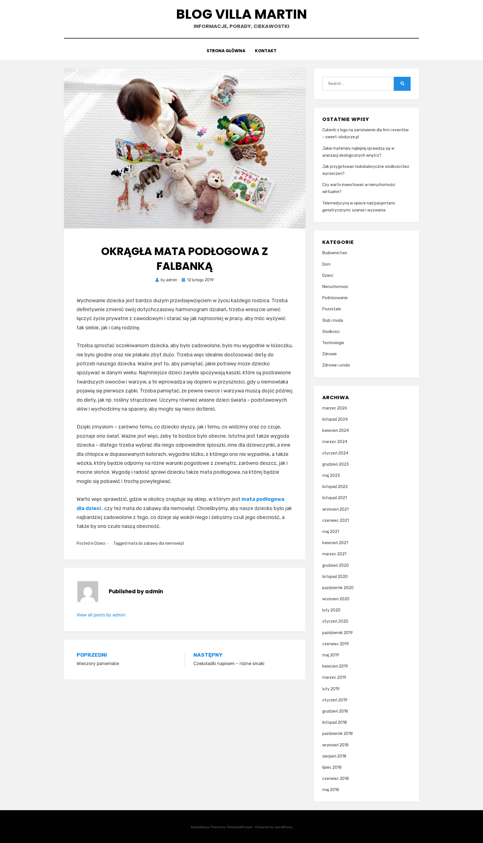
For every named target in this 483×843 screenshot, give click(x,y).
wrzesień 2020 (335, 599)
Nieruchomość (335, 286)
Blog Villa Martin (241, 14)
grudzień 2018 (335, 711)
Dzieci (99, 543)
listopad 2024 (335, 419)
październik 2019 (337, 632)
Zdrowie (329, 354)
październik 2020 (338, 587)
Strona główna (226, 51)
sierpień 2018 (334, 756)
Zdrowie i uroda (336, 365)
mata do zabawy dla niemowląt (155, 543)
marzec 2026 (334, 408)
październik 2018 (337, 733)
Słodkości (331, 331)
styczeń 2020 (335, 621)
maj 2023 (331, 475)
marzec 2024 (334, 441)
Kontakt (265, 51)
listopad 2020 (335, 576)
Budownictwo (334, 253)
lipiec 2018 (332, 767)
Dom (326, 264)
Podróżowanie (335, 298)
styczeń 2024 (335, 453)
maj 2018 (330, 789)
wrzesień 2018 (335, 745)
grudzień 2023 (335, 464)
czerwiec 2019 (335, 644)
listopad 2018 (334, 722)
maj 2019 (330, 655)
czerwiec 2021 (335, 520)
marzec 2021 (334, 554)
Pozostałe (331, 309)
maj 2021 (330, 531)
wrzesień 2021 (335, 509)
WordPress (284, 827)
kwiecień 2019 (335, 666)
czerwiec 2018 (335, 778)
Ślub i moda (332, 320)
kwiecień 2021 (335, 542)
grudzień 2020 (335, 565)
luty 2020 (331, 610)
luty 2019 (331, 689)
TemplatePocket (239, 827)
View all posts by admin (101, 615)
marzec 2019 (334, 677)
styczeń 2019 (334, 700)
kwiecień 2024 (335, 430)
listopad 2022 (335, 486)
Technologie (333, 342)
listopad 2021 (334, 498)
